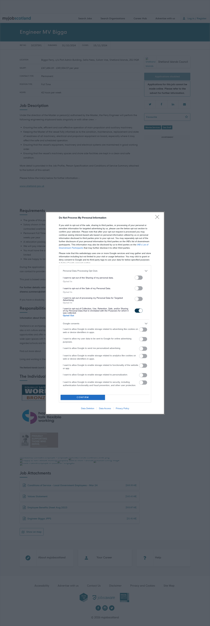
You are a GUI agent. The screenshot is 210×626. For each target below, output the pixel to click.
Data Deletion (87, 408)
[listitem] (105, 270)
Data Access (105, 408)
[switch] (139, 278)
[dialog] (105, 313)
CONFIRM (83, 397)
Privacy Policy (122, 408)
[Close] (158, 218)
